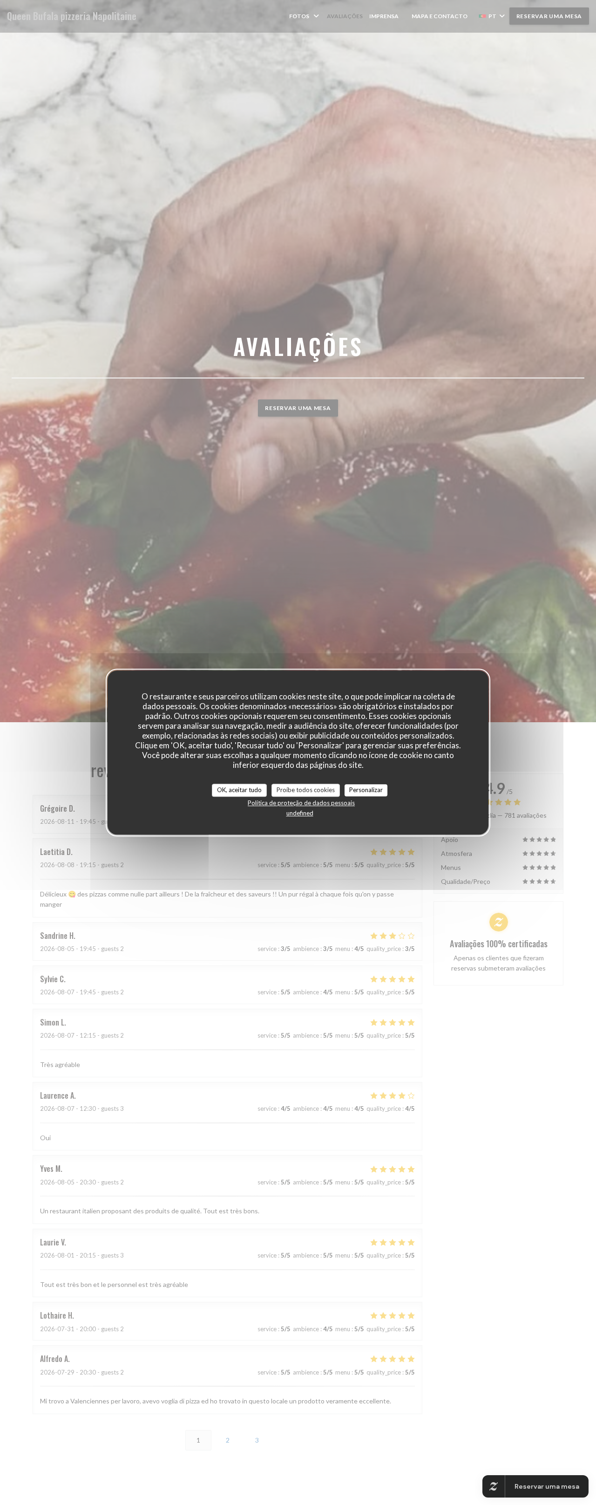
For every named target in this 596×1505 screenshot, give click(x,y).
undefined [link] (299, 813)
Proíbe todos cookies (306, 790)
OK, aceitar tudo (239, 790)
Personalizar (366, 790)
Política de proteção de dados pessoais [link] (301, 803)
